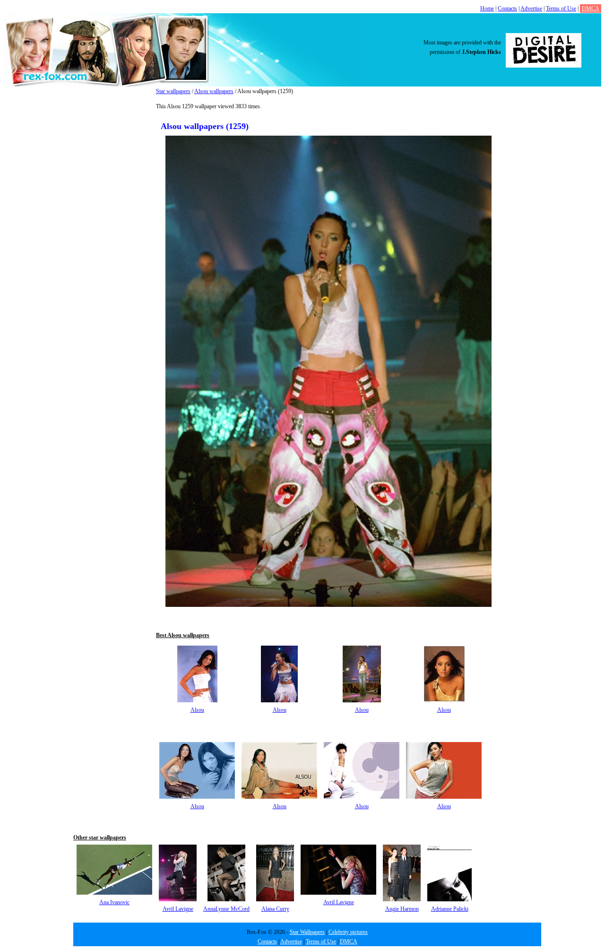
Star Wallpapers (307, 932)
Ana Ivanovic (114, 902)
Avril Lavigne (178, 909)
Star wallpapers (173, 91)
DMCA (590, 8)
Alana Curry (275, 909)
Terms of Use (561, 8)
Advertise (531, 8)
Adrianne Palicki (449, 909)
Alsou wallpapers (213, 91)
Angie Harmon (402, 909)
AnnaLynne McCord (226, 909)
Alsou (197, 710)
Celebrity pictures (348, 932)
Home (487, 8)
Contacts (507, 8)
